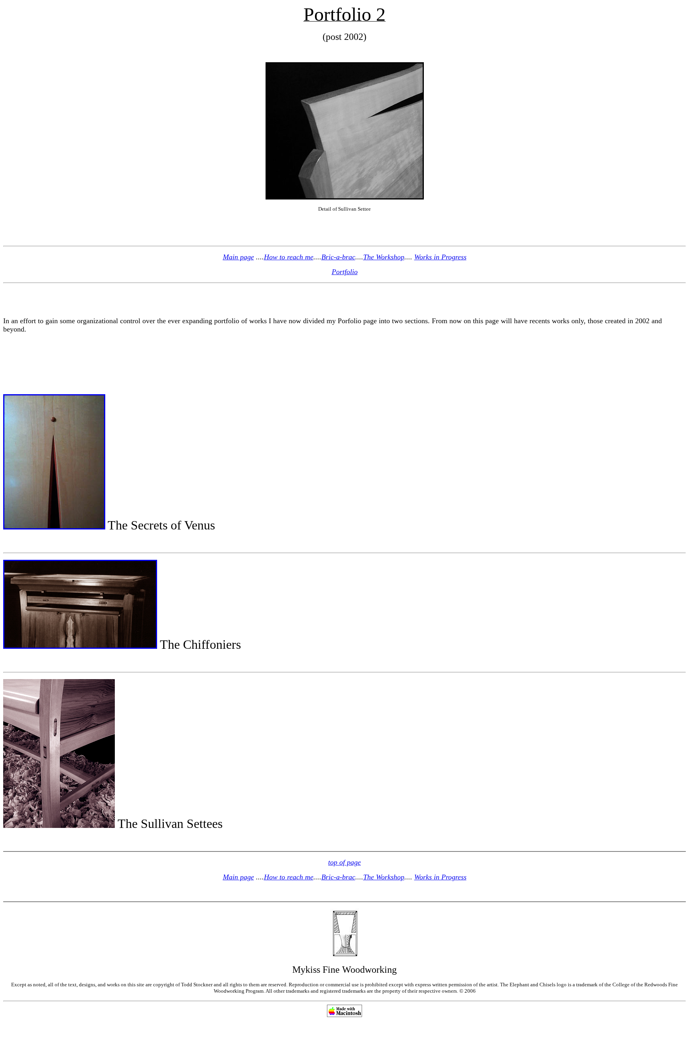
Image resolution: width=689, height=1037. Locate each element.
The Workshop (383, 257)
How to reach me (288, 257)
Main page (238, 257)
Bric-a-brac (338, 257)
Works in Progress (440, 257)
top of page (344, 862)
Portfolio (345, 272)
